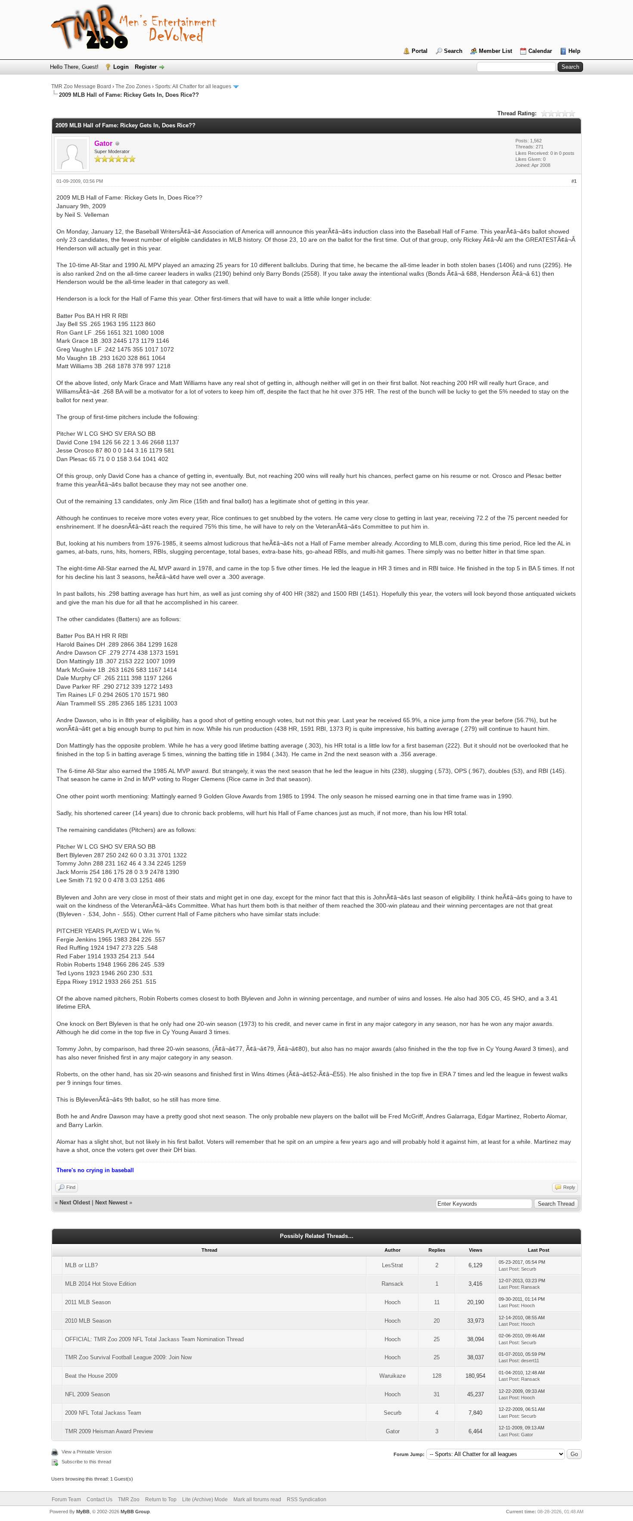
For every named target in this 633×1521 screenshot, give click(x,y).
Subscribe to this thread (86, 1461)
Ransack (392, 1284)
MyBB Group (135, 1511)
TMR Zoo (129, 1499)
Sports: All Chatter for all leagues (193, 86)
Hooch (392, 1302)
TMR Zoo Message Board (81, 86)
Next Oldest (74, 1202)
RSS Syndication (306, 1499)
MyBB (83, 1511)
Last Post (508, 1269)
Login (121, 67)
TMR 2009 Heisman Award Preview (109, 1431)
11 (437, 1302)
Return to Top (161, 1499)
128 (436, 1376)
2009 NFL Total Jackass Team (103, 1413)
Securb (528, 1269)
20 (437, 1321)
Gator (393, 1431)
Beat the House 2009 (91, 1376)
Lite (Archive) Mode (205, 1499)
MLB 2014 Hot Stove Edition (100, 1284)
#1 (574, 181)
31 (437, 1394)
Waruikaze (392, 1376)
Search (453, 51)
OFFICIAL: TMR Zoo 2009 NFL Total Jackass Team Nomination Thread (154, 1339)
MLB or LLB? (81, 1265)
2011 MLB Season (88, 1302)
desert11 (530, 1360)
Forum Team (66, 1499)
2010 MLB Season (88, 1321)
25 (437, 1339)
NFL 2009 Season (87, 1394)
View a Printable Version (87, 1451)
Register (146, 67)
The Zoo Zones (133, 86)
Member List (495, 51)
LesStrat (392, 1265)
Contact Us (99, 1499)
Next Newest (111, 1202)
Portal (420, 51)
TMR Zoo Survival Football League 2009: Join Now (128, 1357)
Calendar (540, 51)
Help (574, 51)
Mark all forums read (257, 1499)
